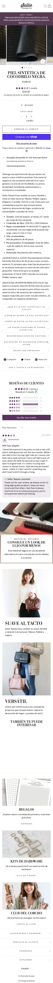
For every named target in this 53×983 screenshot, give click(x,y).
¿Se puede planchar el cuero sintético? (26, 328)
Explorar (26, 960)
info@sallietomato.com (32, 491)
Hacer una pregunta (26, 350)
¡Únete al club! (26, 924)
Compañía (26, 951)
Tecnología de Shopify (26, 981)
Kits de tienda (26, 875)
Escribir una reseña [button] (26, 417)
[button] (22, 88)
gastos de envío (13, 95)
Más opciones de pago (26, 143)
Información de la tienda (16, 166)
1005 (24, 274)
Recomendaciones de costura (26, 336)
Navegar (26, 824)
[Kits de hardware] (26, 844)
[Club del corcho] (26, 896)
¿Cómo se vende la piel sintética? (26, 315)
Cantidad (26, 111)
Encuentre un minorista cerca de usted (26, 343)
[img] (8, 435)
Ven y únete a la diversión (26, 367)
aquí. (20, 277)
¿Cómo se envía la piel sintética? (27, 321)
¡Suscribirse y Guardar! (26, 933)
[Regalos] (26, 792)
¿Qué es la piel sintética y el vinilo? (26, 308)
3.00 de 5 (33, 389)
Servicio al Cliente (26, 942)
